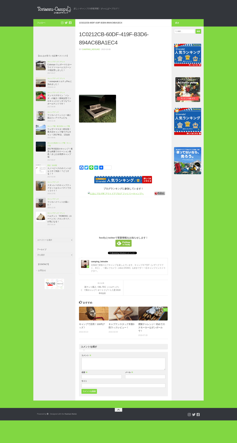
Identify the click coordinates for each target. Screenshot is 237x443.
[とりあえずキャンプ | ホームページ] (54, 9)
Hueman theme (71, 414)
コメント (86, 355)
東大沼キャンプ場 (63, 126)
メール (129, 372)
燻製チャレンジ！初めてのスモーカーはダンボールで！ (151, 327)
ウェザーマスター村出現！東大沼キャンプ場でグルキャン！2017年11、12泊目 (59, 132)
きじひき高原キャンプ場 (56, 143)
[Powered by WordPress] (48, 414)
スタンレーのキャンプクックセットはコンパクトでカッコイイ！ (59, 188)
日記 (49, 165)
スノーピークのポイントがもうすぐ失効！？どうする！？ (59, 171)
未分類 (54, 165)
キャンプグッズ (53, 62)
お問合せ (42, 270)
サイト (84, 381)
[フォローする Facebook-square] (70, 22)
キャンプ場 (51, 126)
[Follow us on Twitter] (66, 22)
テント (62, 62)
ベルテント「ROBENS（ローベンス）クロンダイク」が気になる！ (59, 219)
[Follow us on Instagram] (62, 22)
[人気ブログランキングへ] (159, 194)
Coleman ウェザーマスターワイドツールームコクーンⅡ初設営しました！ (59, 67)
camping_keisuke (91, 49)
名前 (84, 372)
